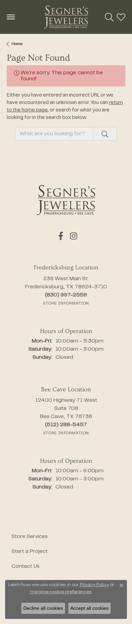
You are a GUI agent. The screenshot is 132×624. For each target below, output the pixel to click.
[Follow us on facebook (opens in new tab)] (60, 236)
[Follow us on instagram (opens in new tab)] (73, 236)
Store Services (30, 536)
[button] (109, 17)
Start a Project (30, 551)
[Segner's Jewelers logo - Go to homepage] (66, 17)
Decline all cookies (43, 608)
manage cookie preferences (61, 592)
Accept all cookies (89, 608)
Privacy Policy (94, 585)
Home (17, 44)
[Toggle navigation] (10, 17)
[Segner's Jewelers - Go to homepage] (66, 200)
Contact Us (26, 566)
